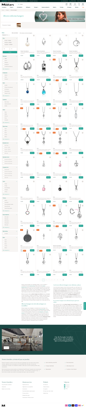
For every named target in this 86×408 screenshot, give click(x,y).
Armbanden (19, 7)
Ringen (11, 7)
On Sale (6, 233)
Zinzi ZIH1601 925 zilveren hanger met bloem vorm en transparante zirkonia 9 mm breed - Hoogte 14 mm (60, 101)
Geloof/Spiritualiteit (8, 208)
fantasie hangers (42, 309)
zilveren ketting (32, 285)
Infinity (6, 191)
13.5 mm (6, 177)
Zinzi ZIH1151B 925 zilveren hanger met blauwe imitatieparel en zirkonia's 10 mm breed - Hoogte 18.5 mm (27, 101)
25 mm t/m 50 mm (8, 173)
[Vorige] (40, 280)
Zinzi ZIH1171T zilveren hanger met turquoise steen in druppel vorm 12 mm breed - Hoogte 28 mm (44, 101)
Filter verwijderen (9, 35)
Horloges (69, 7)
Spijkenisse (34, 347)
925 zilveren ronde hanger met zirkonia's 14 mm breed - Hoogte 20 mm (75, 52)
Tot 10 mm (7, 169)
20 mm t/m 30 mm (8, 163)
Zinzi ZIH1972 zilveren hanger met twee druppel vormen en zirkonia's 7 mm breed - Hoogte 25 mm (44, 149)
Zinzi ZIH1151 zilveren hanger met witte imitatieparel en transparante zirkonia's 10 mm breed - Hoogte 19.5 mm (76, 76)
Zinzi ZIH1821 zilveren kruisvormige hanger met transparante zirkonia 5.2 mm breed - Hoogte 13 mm (27, 125)
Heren (6, 77)
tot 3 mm (6, 145)
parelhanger (41, 311)
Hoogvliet (19, 347)
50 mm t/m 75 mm (8, 175)
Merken (76, 7)
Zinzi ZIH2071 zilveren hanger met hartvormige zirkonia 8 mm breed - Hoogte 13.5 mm (75, 174)
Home (3, 10)
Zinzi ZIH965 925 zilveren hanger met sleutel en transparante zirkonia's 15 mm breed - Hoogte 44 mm (44, 247)
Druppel (6, 189)
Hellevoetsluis (12, 347)
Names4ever (7, 91)
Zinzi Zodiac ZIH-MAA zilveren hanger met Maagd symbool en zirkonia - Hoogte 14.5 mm (59, 271)
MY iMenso (7, 89)
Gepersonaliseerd (45, 7)
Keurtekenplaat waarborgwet (29, 391)
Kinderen (6, 79)
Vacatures (4, 386)
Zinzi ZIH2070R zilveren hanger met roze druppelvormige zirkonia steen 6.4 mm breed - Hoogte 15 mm (60, 174)
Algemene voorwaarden (28, 386)
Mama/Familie (7, 206)
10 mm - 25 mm (8, 151)
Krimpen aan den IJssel (48, 391)
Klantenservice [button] (84, 306)
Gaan (60, 4)
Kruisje (6, 185)
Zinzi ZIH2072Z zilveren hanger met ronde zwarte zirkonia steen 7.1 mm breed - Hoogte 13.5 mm (59, 198)
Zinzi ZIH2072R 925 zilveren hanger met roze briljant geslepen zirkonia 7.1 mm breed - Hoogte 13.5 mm (44, 198)
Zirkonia (6, 116)
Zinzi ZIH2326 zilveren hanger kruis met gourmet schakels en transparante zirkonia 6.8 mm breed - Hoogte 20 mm (44, 222)
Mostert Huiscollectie (9, 87)
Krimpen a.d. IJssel (26, 347)
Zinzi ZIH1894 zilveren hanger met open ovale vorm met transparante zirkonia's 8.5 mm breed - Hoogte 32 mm (75, 125)
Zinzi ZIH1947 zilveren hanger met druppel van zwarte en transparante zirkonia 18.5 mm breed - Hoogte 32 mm (27, 149)
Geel (5, 128)
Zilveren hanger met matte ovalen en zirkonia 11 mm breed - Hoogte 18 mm (59, 246)
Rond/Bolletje (7, 187)
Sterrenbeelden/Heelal (9, 204)
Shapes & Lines (7, 93)
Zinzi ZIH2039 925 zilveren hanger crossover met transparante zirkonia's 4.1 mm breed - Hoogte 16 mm (75, 149)
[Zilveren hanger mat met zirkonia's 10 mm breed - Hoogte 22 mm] (44, 42)
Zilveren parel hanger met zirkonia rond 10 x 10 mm (27, 52)
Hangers (36, 7)
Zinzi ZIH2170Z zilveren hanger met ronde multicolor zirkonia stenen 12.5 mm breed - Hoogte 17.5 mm (27, 222)
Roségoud (7, 64)
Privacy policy (25, 393)
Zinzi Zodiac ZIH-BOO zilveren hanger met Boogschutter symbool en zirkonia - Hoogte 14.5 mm (76, 247)
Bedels (54, 7)
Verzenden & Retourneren (28, 397)
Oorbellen (4, 7)
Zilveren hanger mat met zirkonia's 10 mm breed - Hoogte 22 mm (43, 52)
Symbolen (6, 202)
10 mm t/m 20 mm (8, 161)
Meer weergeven (6, 95)
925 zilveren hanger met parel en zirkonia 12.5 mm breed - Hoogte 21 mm (59, 52)
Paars (6, 130)
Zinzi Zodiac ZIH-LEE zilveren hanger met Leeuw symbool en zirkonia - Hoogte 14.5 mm (43, 271)
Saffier (6, 114)
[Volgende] (63, 280)
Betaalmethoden (26, 395)
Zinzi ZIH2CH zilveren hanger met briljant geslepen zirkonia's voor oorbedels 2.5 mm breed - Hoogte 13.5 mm (76, 222)
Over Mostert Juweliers (7, 384)
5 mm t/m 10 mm (8, 159)
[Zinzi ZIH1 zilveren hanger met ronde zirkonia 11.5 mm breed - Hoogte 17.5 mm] (60, 66)
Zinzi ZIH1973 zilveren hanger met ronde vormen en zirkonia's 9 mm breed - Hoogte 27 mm (59, 149)
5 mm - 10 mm (7, 149)
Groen (6, 134)
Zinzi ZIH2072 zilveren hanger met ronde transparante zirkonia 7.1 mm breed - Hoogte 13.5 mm (27, 198)
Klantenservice (26, 384)
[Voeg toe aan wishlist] (34, 36)
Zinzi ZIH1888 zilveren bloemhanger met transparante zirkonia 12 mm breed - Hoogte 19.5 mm (60, 125)
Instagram (68, 386)
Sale (83, 7)
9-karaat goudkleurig (8, 66)
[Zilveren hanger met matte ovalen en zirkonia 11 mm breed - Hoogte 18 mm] (60, 236)
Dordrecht (6, 347)
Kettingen (28, 7)
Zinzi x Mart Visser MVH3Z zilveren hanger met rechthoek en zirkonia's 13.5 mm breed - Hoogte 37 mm (44, 76)
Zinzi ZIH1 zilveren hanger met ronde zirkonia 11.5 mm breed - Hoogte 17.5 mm (59, 76)
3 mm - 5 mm (7, 147)
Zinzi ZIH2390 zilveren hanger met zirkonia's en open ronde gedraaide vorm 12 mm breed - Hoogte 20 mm (59, 222)
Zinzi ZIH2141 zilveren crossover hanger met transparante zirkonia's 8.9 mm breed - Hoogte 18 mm (76, 198)
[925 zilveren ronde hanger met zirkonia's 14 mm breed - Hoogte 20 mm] (76, 42)
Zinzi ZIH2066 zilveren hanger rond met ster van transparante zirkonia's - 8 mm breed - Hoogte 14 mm (27, 174)
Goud (6, 60)
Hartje (6, 183)
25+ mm (6, 153)
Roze (6, 132)
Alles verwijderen (15, 32)
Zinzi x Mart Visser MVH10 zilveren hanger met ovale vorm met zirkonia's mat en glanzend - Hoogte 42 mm (27, 76)
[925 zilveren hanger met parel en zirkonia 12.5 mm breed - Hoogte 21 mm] (60, 42)
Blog (67, 388)
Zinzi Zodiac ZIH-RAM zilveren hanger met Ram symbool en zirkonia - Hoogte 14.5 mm (76, 271)
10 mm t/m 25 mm (8, 171)
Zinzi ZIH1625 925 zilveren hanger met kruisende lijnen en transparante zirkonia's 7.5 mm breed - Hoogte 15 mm (76, 101)
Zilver (6, 58)
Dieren (6, 200)
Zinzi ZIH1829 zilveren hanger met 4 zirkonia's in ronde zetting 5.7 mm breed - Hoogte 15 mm (44, 125)
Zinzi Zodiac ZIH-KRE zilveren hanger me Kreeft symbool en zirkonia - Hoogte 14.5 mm (27, 271)
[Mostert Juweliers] (8, 4)
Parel (6, 112)
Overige (61, 7)
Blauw (6, 136)
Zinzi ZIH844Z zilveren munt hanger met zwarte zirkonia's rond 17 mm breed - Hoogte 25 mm (27, 247)
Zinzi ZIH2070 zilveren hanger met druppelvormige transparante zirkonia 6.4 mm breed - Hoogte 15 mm (43, 174)
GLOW (6, 85)
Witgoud (6, 62)
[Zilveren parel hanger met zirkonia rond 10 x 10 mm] (27, 42)
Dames (6, 75)
